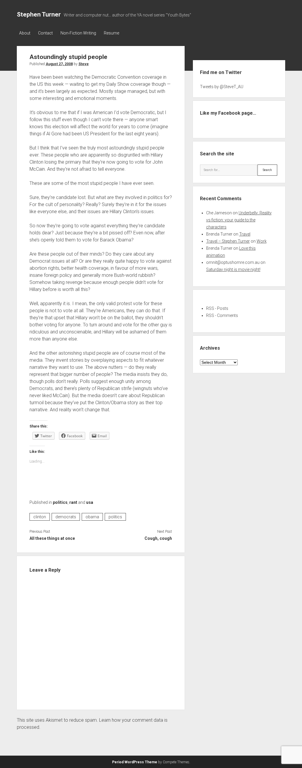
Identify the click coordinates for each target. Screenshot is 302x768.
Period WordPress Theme (134, 762)
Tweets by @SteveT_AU (221, 86)
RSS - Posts (217, 308)
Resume (111, 33)
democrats (65, 516)
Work (262, 241)
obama (92, 516)
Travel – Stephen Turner (228, 241)
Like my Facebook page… (228, 113)
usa (89, 502)
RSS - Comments (222, 315)
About (24, 33)
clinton (39, 516)
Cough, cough (158, 538)
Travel (244, 234)
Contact (45, 33)
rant (73, 502)
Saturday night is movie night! (233, 269)
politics (60, 502)
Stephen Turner (39, 14)
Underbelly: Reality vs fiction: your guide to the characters (239, 219)
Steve (83, 64)
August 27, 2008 (59, 64)
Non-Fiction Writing (78, 33)
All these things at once (52, 538)
